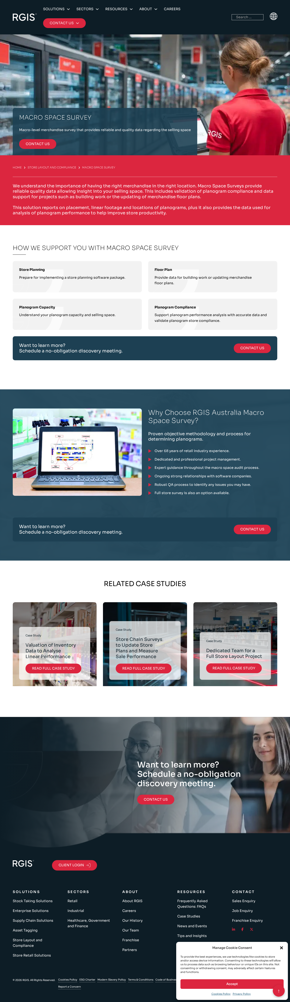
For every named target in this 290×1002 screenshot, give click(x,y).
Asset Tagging (25, 930)
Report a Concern (69, 986)
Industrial (76, 911)
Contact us (38, 144)
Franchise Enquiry (247, 920)
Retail (72, 901)
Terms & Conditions (140, 979)
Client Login (71, 865)
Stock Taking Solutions (33, 901)
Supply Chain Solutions (33, 920)
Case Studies (188, 916)
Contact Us (252, 348)
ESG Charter (87, 979)
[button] (281, 948)
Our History (132, 920)
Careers (172, 9)
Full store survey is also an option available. (192, 493)
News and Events (192, 926)
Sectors (84, 9)
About (145, 9)
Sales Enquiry (243, 901)
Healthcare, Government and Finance (89, 923)
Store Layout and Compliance (52, 167)
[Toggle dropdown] (68, 9)
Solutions (54, 9)
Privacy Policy (242, 993)
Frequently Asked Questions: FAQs (192, 904)
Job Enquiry (242, 911)
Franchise (130, 940)
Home (17, 167)
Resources (116, 9)
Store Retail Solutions (32, 955)
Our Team (130, 930)
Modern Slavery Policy (111, 979)
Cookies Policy (221, 993)
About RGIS (132, 901)
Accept (232, 984)
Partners (129, 950)
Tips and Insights (192, 936)
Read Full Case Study (53, 668)
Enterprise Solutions (31, 911)
